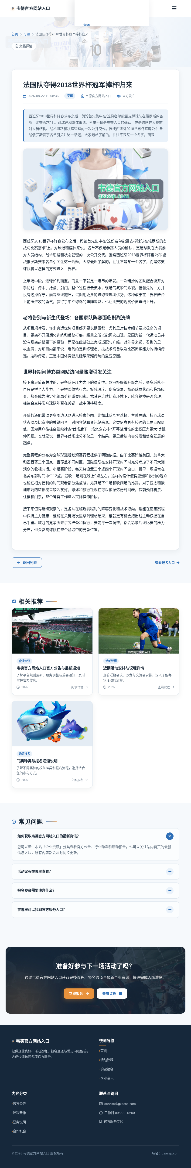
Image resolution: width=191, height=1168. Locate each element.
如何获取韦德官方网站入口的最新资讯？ (48, 836)
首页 (86, 25)
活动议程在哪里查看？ (34, 871)
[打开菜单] (174, 8)
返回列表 (30, 562)
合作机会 (19, 1131)
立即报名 (76, 993)
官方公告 (19, 1104)
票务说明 (19, 1122)
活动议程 (106, 1060)
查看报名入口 (165, 562)
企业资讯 (106, 1078)
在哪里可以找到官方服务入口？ (41, 909)
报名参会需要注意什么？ (36, 890)
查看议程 (109, 993)
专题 (27, 34)
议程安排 (19, 1113)
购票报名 (106, 1069)
